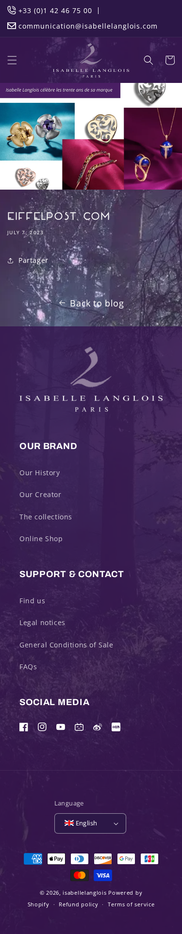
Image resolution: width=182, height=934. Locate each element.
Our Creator (40, 494)
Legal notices (42, 622)
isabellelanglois (84, 892)
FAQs (28, 666)
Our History (39, 472)
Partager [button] (33, 260)
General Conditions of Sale (66, 644)
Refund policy (78, 904)
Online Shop (41, 538)
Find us (32, 600)
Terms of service (131, 904)
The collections (45, 516)
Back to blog (97, 303)
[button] (12, 60)
